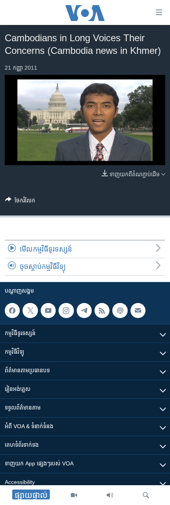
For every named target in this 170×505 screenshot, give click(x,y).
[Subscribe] (137, 310)
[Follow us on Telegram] (84, 310)
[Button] (20, 201)
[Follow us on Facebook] (12, 310)
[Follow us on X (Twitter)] (30, 310)
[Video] (74, 495)
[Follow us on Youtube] (48, 310)
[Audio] (110, 495)
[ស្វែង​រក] (146, 495)
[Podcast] (119, 310)
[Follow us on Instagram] (66, 310)
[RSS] (102, 310)
